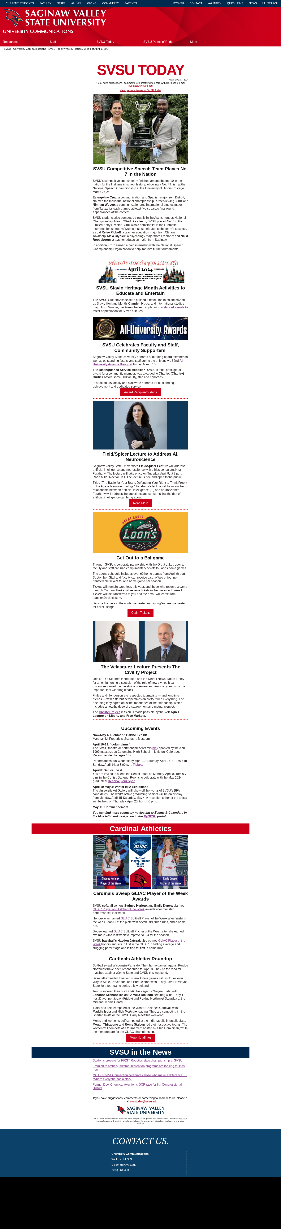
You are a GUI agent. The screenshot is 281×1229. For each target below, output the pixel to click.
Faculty (45, 3)
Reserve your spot (121, 781)
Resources (10, 41)
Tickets (138, 764)
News (253, 3)
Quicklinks (235, 3)
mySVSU (178, 3)
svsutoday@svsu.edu (140, 85)
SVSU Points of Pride (158, 41)
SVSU (7, 48)
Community (110, 3)
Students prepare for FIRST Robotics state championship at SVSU (138, 1060)
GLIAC (125, 918)
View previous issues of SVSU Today (140, 90)
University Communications (30, 48)
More (194, 41)
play (155, 748)
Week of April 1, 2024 (97, 48)
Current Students (20, 3)
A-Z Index (214, 3)
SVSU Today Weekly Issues (65, 48)
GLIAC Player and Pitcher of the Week (119, 909)
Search (272, 3)
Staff (61, 3)
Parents (131, 3)
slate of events (173, 307)
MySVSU (150, 816)
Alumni (76, 3)
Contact (196, 3)
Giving (92, 3)
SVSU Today (105, 41)
